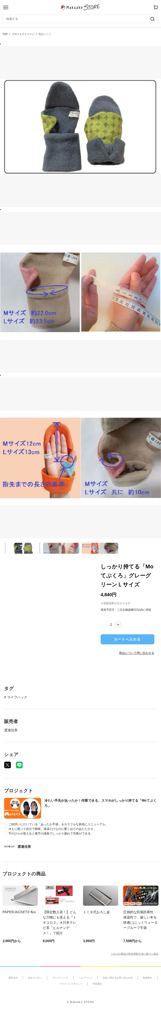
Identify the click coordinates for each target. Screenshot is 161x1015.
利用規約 (97, 984)
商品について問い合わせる (136, 653)
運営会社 (13, 977)
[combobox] (78, 18)
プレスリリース (60, 977)
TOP (5, 34)
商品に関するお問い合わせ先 (118, 977)
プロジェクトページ (23, 34)
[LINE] (19, 765)
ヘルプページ (85, 977)
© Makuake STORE (80, 1002)
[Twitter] (7, 765)
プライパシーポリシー (70, 984)
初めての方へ (35, 977)
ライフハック (17, 697)
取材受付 (147, 977)
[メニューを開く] (5, 7)
